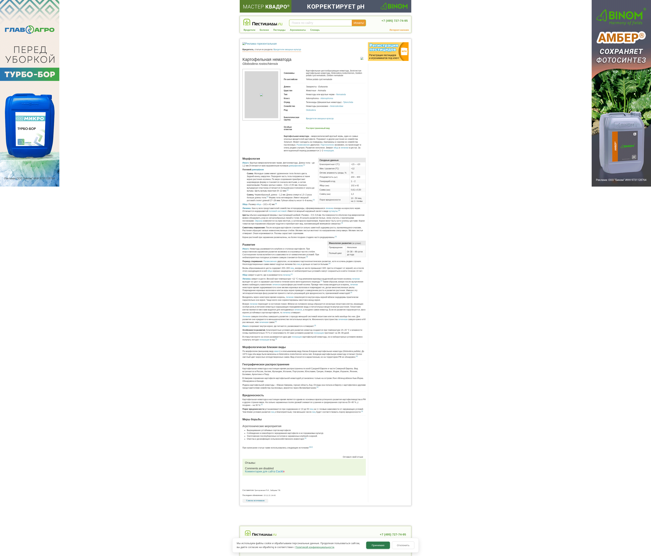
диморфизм (258, 169)
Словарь (315, 30)
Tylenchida (348, 102)
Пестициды (279, 30)
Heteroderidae (336, 106)
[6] (310, 447)
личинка (329, 208)
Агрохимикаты (298, 30)
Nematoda (341, 94)
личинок (276, 284)
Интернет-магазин (399, 30)
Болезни (264, 30)
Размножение (303, 145)
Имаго (245, 163)
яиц (299, 264)
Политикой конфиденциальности (314, 547)
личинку (286, 275)
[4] (357, 356)
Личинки (246, 316)
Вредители (249, 30)
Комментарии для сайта (265, 471)
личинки (344, 148)
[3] (314, 200)
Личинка (246, 208)
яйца (336, 148)
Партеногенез (327, 145)
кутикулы (333, 211)
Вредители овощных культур (287, 49)
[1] (304, 165)
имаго (277, 351)
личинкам (342, 319)
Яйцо (245, 204)
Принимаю (378, 545)
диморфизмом (296, 166)
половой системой (278, 211)
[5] (339, 210)
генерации (329, 150)
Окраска (259, 221)
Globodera (311, 110)
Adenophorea (326, 98)
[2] (312, 447)
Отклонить (403, 545)
